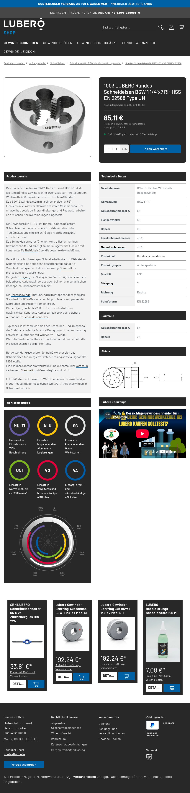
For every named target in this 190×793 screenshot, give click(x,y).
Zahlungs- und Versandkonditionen (112, 731)
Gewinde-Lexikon (110, 738)
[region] (47, 117)
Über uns (104, 723)
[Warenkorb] (181, 27)
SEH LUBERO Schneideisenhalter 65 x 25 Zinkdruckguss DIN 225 (25, 613)
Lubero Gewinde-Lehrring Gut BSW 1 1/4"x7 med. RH (115, 609)
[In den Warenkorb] (36, 684)
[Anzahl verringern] (108, 149)
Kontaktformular (14, 754)
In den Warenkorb (156, 148)
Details (19, 684)
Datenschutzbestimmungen (69, 744)
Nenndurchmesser (113, 247)
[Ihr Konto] (171, 27)
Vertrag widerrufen (23, 764)
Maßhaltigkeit (29, 250)
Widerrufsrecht (61, 733)
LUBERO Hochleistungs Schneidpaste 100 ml (161, 609)
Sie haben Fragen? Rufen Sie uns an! (95, 12)
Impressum (58, 738)
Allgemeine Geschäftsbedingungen (66, 725)
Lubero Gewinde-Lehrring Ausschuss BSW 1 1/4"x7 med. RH (72, 609)
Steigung (24, 277)
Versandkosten (84, 776)
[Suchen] (161, 26)
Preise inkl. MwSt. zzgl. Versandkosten (124, 123)
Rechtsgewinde (20, 294)
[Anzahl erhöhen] (116, 149)
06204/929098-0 (15, 733)
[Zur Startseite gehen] (24, 26)
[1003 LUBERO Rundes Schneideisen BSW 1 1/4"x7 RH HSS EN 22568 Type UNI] (47, 117)
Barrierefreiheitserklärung (68, 750)
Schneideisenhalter (36, 317)
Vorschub (82, 365)
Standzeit (66, 268)
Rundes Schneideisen (151, 256)
